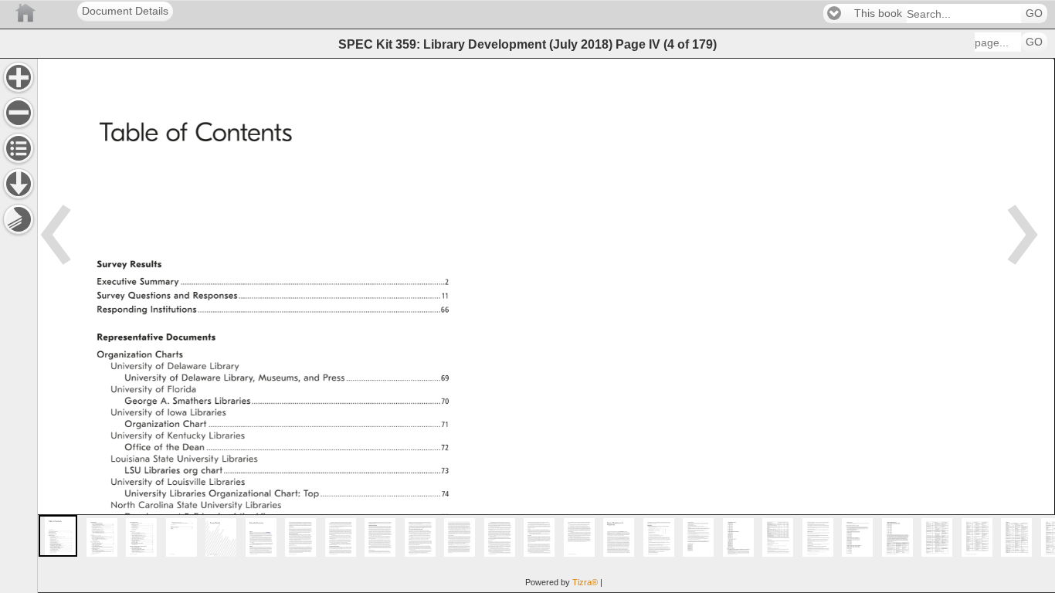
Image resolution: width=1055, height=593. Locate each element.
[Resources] (18, 183)
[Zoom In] (18, 77)
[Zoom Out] (18, 112)
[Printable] (18, 219)
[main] (546, 325)
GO (1034, 13)
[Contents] (18, 148)
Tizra (585, 582)
